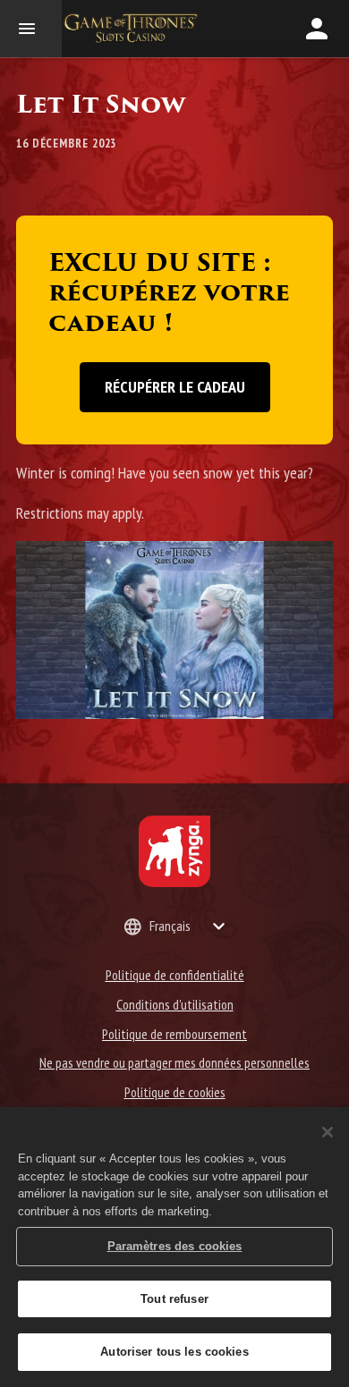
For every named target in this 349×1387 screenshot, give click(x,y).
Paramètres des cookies (175, 1246)
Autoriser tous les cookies (174, 1351)
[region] (174, 1247)
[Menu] (31, 28)
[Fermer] (327, 1132)
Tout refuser (174, 1299)
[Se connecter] (317, 29)
